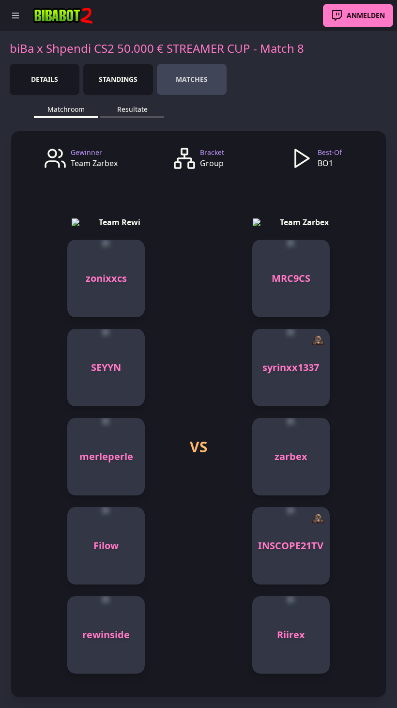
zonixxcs (106, 278)
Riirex (291, 634)
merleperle (106, 456)
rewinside (106, 634)
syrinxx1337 (290, 367)
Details (44, 79)
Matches (192, 79)
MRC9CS (291, 278)
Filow (106, 545)
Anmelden (366, 15)
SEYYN (106, 367)
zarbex (291, 456)
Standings (118, 79)
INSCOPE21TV (290, 545)
